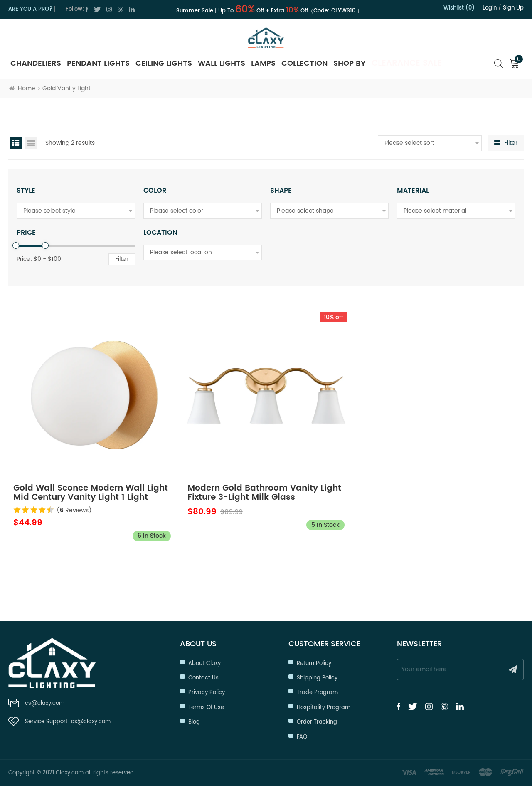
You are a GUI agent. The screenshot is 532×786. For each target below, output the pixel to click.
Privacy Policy (206, 692)
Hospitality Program (323, 707)
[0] (15, 245)
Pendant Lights (98, 63)
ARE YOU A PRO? (30, 9)
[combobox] (430, 143)
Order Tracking (317, 722)
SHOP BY (349, 63)
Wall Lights (221, 63)
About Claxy (204, 663)
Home (26, 88)
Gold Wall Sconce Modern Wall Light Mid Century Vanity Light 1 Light (90, 493)
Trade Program (317, 692)
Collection (304, 63)
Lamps (263, 63)
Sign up (513, 8)
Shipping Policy (317, 678)
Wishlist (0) (459, 8)
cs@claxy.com (44, 703)
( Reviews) (74, 510)
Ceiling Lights (163, 63)
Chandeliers (35, 63)
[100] (45, 245)
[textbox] (429, 143)
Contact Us (203, 678)
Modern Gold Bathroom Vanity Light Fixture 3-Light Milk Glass (264, 493)
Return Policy (314, 663)
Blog (194, 722)
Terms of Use (206, 707)
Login (490, 8)
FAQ (302, 737)
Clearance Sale (407, 63)
